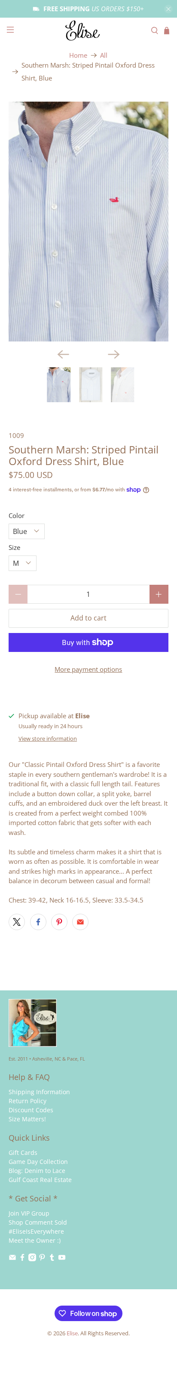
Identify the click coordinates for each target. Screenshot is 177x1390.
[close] (168, 9)
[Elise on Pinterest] (42, 1259)
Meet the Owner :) (35, 1240)
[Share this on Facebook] (38, 922)
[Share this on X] (17, 922)
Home (78, 55)
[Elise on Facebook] (22, 1259)
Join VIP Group (29, 1213)
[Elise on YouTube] (62, 1259)
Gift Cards (23, 1152)
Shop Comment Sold (38, 1222)
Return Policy (27, 1101)
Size (14, 547)
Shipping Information (39, 1092)
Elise (72, 1333)
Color (16, 515)
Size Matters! (27, 1119)
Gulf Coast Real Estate (40, 1180)
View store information (47, 738)
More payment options (88, 669)
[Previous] (63, 354)
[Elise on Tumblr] (52, 1259)
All (103, 55)
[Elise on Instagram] (32, 1259)
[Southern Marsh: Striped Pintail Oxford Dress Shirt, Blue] (88, 221)
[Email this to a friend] (80, 922)
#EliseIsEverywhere (36, 1231)
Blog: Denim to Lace (37, 1171)
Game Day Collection (38, 1161)
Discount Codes (31, 1110)
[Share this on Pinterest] (59, 922)
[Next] (113, 354)
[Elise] (88, 30)
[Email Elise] (12, 1259)
